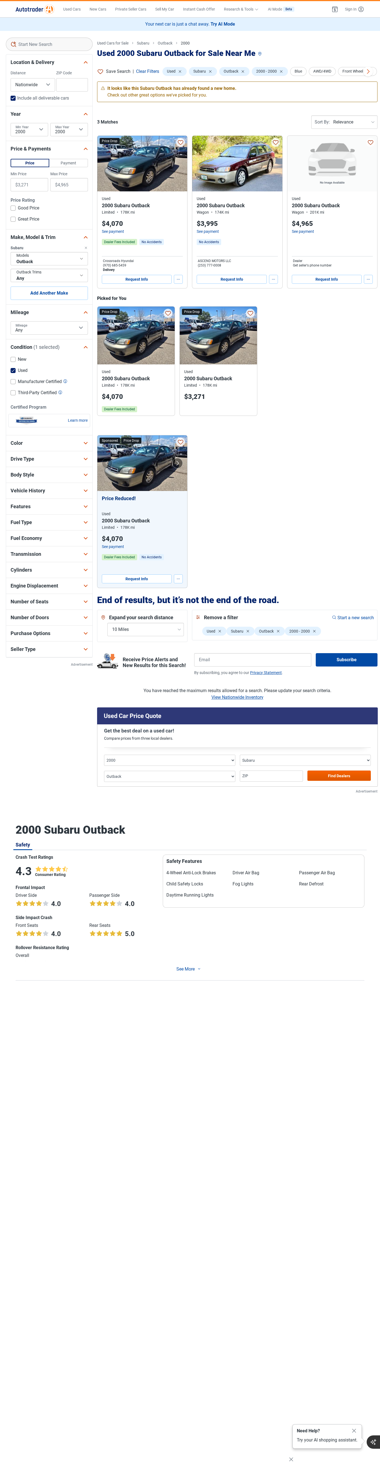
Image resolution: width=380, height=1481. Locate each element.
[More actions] (178, 279)
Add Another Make (49, 293)
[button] (335, 9)
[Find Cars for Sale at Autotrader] (35, 9)
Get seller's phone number (312, 265)
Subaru (143, 43)
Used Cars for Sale (113, 43)
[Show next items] (368, 71)
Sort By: (322, 122)
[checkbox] (25, 209)
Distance (18, 73)
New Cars (98, 9)
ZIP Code (64, 73)
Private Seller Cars (130, 9)
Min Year (22, 127)
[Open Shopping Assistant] (373, 1442)
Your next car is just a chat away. (190, 24)
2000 (185, 43)
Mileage (21, 325)
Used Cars (72, 9)
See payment (113, 231)
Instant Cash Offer (199, 9)
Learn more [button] (78, 420)
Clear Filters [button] (147, 71)
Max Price (58, 174)
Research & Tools (238, 9)
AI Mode (280, 9)
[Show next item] (177, 463)
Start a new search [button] (355, 617)
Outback (165, 43)
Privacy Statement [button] (266, 672)
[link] (151, 242)
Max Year (62, 127)
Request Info (136, 279)
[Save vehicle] (180, 142)
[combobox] (49, 44)
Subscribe (347, 659)
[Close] (354, 1431)
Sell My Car (164, 9)
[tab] (22, 844)
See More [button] (185, 969)
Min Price (18, 174)
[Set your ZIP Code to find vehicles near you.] (260, 54)
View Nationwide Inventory (237, 697)
